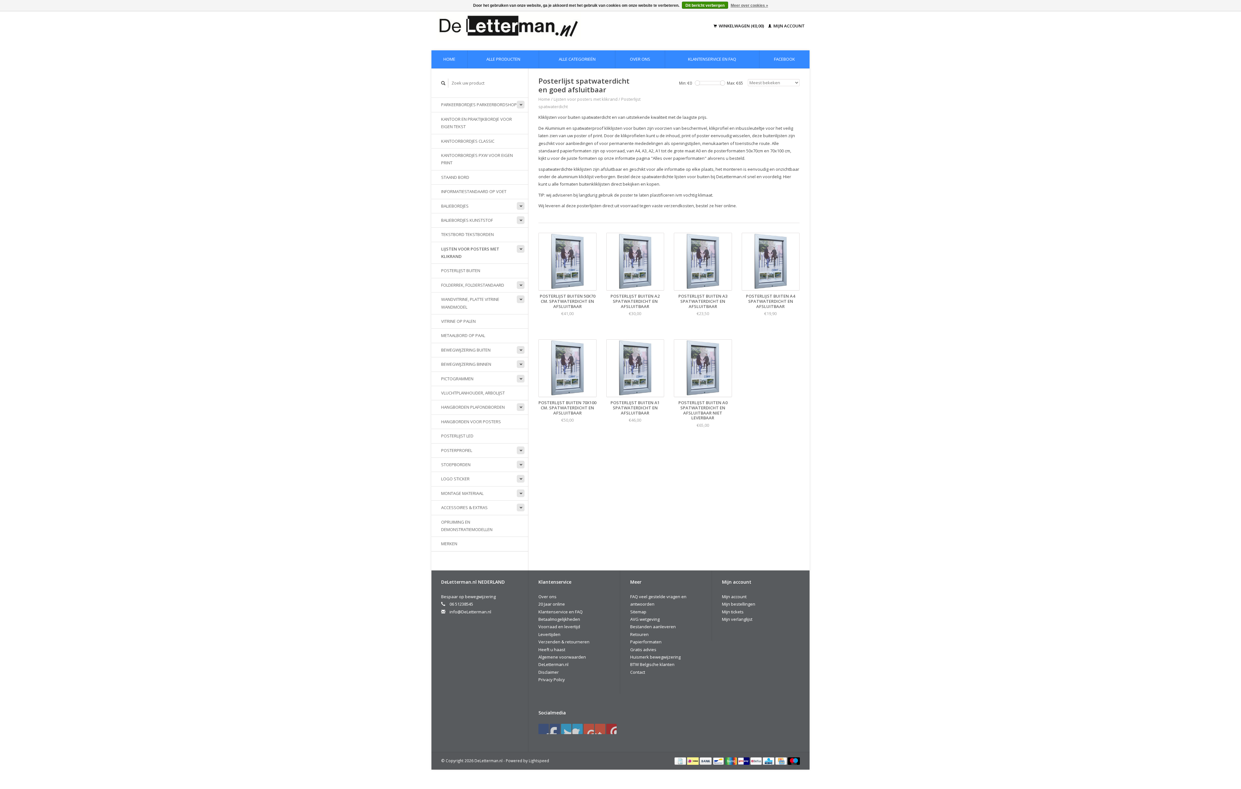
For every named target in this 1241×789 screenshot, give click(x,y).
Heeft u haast (551, 649)
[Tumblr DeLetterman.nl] (600, 729)
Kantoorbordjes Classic (467, 141)
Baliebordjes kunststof (467, 220)
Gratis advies (643, 649)
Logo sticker (455, 479)
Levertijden (549, 634)
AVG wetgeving (645, 619)
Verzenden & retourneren (563, 642)
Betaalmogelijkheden (559, 619)
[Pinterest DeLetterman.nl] (577, 729)
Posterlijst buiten (460, 270)
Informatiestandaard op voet (473, 191)
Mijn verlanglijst (737, 619)
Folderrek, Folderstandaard (472, 285)
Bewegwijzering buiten (466, 350)
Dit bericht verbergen (705, 5)
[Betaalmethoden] (680, 760)
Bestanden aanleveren (653, 627)
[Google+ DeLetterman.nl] (566, 729)
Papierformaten (646, 642)
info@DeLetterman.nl (470, 612)
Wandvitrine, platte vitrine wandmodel (470, 303)
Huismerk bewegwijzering (655, 657)
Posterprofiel (456, 450)
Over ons (640, 59)
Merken (449, 544)
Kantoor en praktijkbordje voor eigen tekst (476, 122)
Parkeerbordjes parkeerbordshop (479, 105)
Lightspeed (539, 760)
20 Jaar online (551, 604)
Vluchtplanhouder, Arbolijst (473, 393)
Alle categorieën (577, 59)
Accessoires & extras (464, 507)
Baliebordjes (455, 206)
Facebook (784, 59)
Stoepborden (456, 464)
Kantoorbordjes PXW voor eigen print (477, 159)
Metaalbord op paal (463, 335)
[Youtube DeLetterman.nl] (589, 729)
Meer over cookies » (749, 5)
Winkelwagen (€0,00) (741, 26)
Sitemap (638, 612)
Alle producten (503, 59)
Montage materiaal (462, 493)
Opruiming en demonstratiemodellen (467, 525)
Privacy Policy (551, 679)
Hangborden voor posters (471, 422)
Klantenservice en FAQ (712, 59)
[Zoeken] (443, 83)
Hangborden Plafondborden (473, 407)
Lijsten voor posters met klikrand (470, 252)
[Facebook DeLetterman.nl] (543, 729)
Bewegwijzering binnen (466, 364)
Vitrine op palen (458, 321)
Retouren (639, 634)
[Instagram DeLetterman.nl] (611, 729)
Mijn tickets (733, 612)
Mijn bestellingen (738, 604)
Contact (637, 672)
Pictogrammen (457, 379)
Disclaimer (548, 672)
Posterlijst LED (457, 436)
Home (449, 59)
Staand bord (455, 177)
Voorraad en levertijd (559, 627)
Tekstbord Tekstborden (467, 234)
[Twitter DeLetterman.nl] (555, 729)
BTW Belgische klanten (652, 664)
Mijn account (788, 26)
